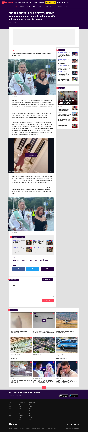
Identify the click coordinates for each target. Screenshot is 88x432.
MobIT (10, 412)
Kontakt (28, 428)
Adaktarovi (24, 260)
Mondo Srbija (22, 402)
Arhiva (43, 428)
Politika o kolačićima (36, 428)
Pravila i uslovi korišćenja (14, 429)
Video (10, 413)
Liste (20, 419)
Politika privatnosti (51, 428)
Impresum (22, 428)
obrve (31, 260)
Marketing (16, 428)
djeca (36, 260)
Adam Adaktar (16, 260)
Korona (20, 404)
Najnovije (11, 404)
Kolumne (21, 415)
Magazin (10, 9)
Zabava (20, 410)
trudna (46, 260)
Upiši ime (14, 285)
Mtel (10, 415)
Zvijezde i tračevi (16, 9)
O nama (10, 428)
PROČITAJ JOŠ (14, 310)
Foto (20, 417)
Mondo (10, 402)
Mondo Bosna (32, 402)
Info (10, 406)
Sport (10, 408)
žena (41, 260)
